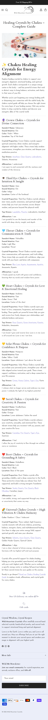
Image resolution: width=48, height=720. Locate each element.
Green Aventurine (29, 323)
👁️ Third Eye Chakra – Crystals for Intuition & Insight (22, 179)
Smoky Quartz (18, 488)
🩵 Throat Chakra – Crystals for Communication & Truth (21, 232)
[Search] (7, 10)
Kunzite (40, 323)
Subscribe (24, 685)
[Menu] (2, 10)
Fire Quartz (25, 433)
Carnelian (16, 433)
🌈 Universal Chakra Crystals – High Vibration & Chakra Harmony (23, 511)
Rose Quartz (17, 323)
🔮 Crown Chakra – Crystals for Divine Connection (21, 121)
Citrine (14, 381)
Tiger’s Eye (34, 381)
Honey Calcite (23, 381)
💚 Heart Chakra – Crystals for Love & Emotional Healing (23, 287)
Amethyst (16, 157)
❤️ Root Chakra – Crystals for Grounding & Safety (20, 456)
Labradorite (36, 157)
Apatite (40, 265)
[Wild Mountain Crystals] (24, 10)
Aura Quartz (24, 538)
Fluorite (24, 212)
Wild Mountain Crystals (14, 712)
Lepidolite (16, 212)
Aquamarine (31, 265)
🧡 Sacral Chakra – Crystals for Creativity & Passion (20, 400)
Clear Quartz (26, 157)
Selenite (15, 538)
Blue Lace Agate (19, 265)
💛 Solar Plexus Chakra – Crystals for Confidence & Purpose (24, 345)
